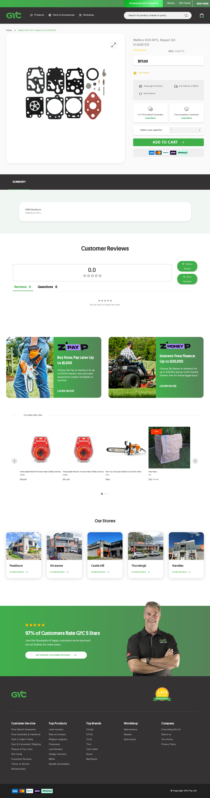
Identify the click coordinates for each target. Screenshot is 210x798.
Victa (89, 739)
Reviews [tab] (20, 287)
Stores (170, 3)
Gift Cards (184, 3)
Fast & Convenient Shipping (26, 744)
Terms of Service (20, 764)
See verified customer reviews (53, 655)
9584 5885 (202, 3)
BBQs (52, 759)
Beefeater (91, 759)
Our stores (167, 739)
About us (166, 734)
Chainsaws (54, 744)
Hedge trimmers (57, 754)
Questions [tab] (45, 287)
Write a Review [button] (188, 266)
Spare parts (130, 739)
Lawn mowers (56, 729)
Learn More (150, 118)
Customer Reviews (21, 759)
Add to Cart (165, 142)
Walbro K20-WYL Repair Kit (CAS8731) (37, 30)
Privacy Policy (168, 744)
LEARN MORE (65, 391)
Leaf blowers (56, 749)
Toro (88, 744)
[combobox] (158, 15)
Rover (89, 754)
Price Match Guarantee (23, 729)
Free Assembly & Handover (26, 734)
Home (9, 30)
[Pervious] (14, 461)
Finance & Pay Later (22, 749)
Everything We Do (171, 729)
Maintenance (130, 729)
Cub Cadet (92, 749)
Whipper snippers (58, 739)
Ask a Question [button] (187, 279)
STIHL (89, 734)
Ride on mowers (57, 734)
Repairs (128, 734)
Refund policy (18, 769)
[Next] (195, 461)
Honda (89, 729)
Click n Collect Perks (22, 739)
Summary (19, 182)
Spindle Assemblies (59, 764)
